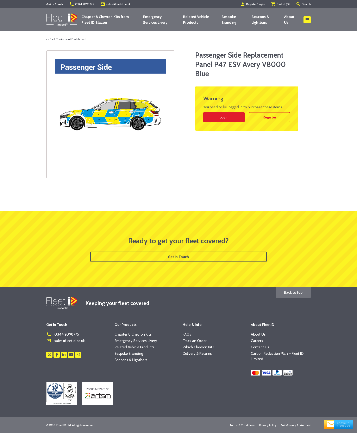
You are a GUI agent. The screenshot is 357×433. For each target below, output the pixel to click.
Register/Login (252, 4)
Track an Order (195, 340)
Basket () (280, 4)
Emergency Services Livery (135, 340)
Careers (257, 340)
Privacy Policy (267, 425)
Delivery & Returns (197, 353)
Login (223, 117)
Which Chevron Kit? (198, 347)
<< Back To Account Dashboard (66, 39)
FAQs (187, 334)
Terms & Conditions (242, 425)
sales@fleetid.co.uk (115, 4)
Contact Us (260, 347)
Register (269, 117)
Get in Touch (178, 256)
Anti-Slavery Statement (296, 425)
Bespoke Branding (128, 353)
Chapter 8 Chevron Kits (133, 334)
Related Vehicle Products (134, 347)
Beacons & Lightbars (130, 360)
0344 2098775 (81, 4)
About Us (258, 334)
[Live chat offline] (338, 424)
